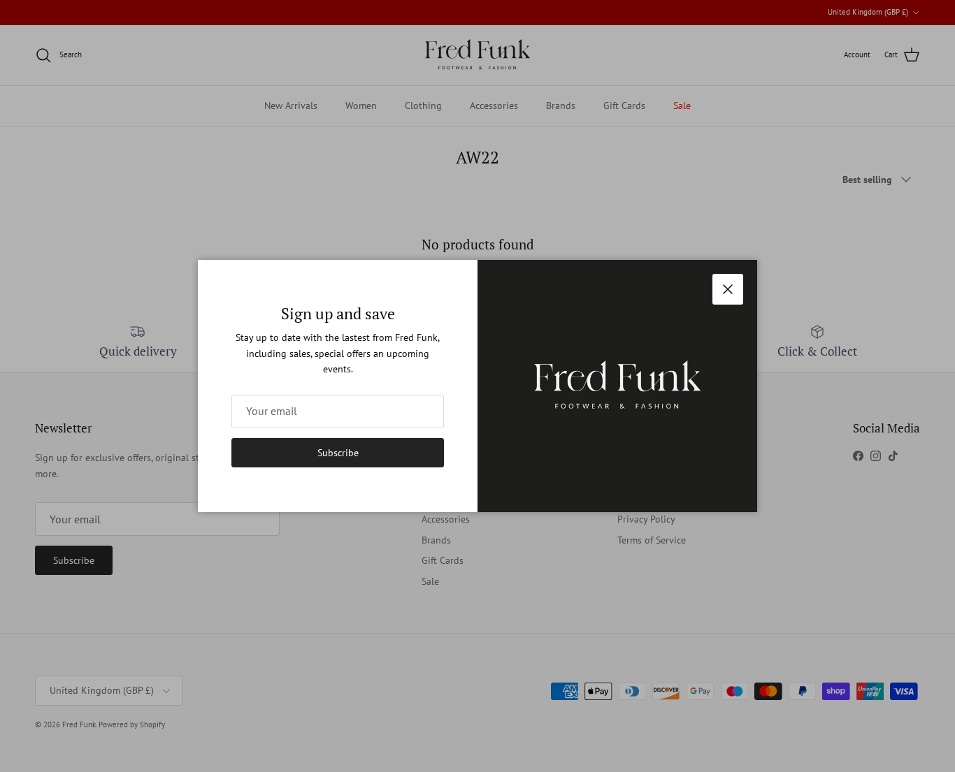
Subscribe (338, 452)
